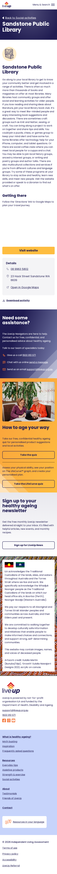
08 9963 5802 (19, 269)
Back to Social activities (20, 18)
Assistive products (12, 770)
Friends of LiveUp (12, 798)
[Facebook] (4, 721)
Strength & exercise (13, 775)
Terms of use (9, 848)
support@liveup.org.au (40, 369)
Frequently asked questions (18, 751)
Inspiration (8, 746)
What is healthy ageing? (16, 737)
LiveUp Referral (11, 866)
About (6, 789)
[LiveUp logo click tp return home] (6, 5)
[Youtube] (13, 721)
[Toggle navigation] (42, 4)
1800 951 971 (29, 355)
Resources (8, 760)
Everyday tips (10, 765)
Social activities (11, 779)
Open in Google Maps (25, 287)
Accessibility (9, 860)
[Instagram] (9, 721)
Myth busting (9, 741)
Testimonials (9, 793)
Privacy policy (10, 854)
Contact (7, 808)
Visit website (28, 251)
